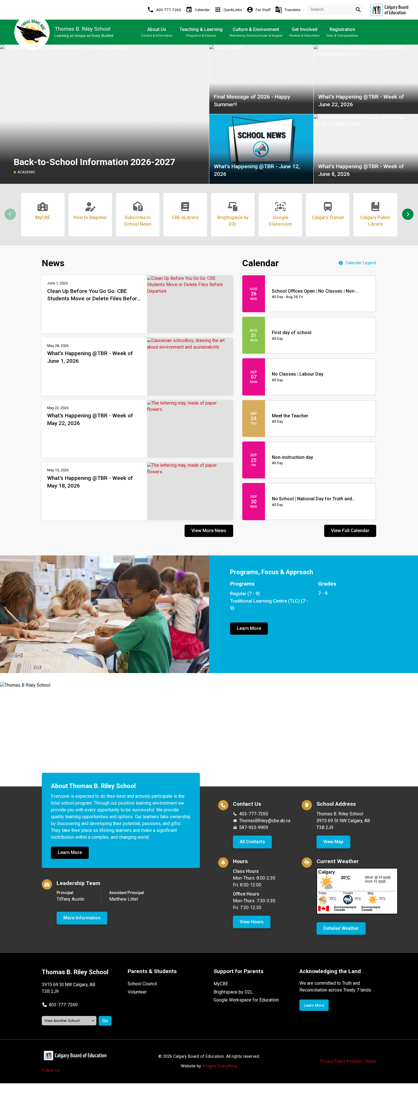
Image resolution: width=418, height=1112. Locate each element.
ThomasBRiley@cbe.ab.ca (264, 820)
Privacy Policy (332, 1061)
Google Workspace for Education (246, 1000)
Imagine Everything (219, 1066)
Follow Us (50, 1070)
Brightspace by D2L (233, 992)
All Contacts (252, 841)
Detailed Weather (341, 928)
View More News (208, 530)
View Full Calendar (350, 530)
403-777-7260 (253, 814)
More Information (81, 918)
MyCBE (221, 983)
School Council (142, 983)
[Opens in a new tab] (389, 9)
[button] (407, 214)
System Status (362, 1061)
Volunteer (137, 992)
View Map (333, 841)
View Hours (252, 921)
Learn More (249, 628)
